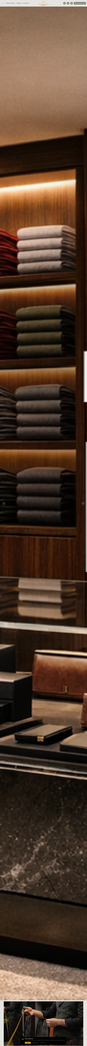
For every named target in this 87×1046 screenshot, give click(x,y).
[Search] (64, 3)
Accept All (28, 1042)
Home (4, 3)
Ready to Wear (10, 3)
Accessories (25, 3)
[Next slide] (83, 503)
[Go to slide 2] (43, 997)
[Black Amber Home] (43, 3)
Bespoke (19, 3)
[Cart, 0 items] (71, 3)
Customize (43, 1042)
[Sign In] (68, 3)
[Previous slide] (4, 503)
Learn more (62, 1040)
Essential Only (35, 1042)
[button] (14, 3)
